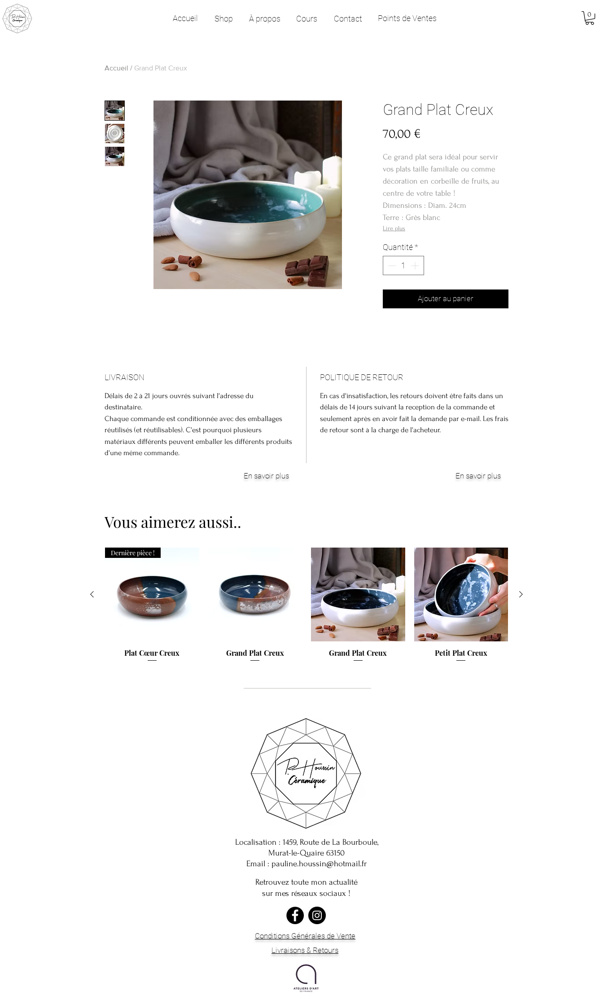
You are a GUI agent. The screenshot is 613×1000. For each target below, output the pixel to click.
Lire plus (394, 228)
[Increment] (416, 265)
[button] (590, 18)
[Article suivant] (521, 594)
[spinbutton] (403, 265)
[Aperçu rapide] (255, 595)
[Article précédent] (92, 594)
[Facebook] (295, 915)
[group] (306, 605)
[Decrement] (391, 265)
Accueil (116, 68)
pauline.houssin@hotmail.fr (319, 863)
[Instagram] (317, 915)
